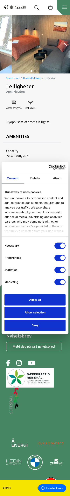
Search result (12, 78)
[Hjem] (15, 7)
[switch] (60, 258)
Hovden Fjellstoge (32, 78)
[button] (4, 46)
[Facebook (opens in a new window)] (8, 362)
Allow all (35, 299)
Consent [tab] (12, 178)
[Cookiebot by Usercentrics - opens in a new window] (49, 167)
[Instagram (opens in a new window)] (19, 362)
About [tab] (57, 178)
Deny (35, 325)
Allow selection (35, 312)
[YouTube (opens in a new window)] (31, 362)
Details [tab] (35, 178)
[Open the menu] (64, 7)
